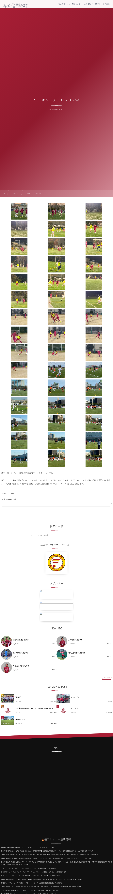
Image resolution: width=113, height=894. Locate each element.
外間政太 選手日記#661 (21, 666)
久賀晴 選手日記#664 (75, 640)
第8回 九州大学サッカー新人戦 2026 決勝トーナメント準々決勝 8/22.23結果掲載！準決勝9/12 (31, 883)
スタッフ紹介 (75, 697)
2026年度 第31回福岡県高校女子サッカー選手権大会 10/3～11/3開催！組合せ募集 (27, 847)
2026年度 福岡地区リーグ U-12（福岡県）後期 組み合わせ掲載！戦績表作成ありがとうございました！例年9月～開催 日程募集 (41, 879)
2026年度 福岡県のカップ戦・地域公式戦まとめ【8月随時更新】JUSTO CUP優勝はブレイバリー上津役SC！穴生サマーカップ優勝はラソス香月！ (48, 851)
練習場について (20, 719)
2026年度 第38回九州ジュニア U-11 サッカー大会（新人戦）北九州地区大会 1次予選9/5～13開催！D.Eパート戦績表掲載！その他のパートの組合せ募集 (49, 855)
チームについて (76, 708)
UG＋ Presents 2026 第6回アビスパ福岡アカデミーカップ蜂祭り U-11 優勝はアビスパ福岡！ (30, 890)
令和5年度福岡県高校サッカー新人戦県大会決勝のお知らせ (34, 708)
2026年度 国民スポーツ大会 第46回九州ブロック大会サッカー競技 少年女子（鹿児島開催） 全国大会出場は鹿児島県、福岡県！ (42, 887)
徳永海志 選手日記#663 (20, 653)
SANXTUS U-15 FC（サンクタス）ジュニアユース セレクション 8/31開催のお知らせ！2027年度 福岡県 (33, 872)
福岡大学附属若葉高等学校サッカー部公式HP (15, 5)
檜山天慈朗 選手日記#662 (76, 653)
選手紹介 (18, 697)
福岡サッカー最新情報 (57, 839)
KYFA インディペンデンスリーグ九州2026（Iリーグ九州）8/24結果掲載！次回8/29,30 (28, 868)
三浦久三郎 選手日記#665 (21, 640)
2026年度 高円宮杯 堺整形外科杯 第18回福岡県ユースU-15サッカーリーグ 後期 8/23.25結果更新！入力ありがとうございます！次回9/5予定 (46, 858)
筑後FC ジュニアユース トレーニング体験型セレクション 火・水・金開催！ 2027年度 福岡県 (30, 875)
